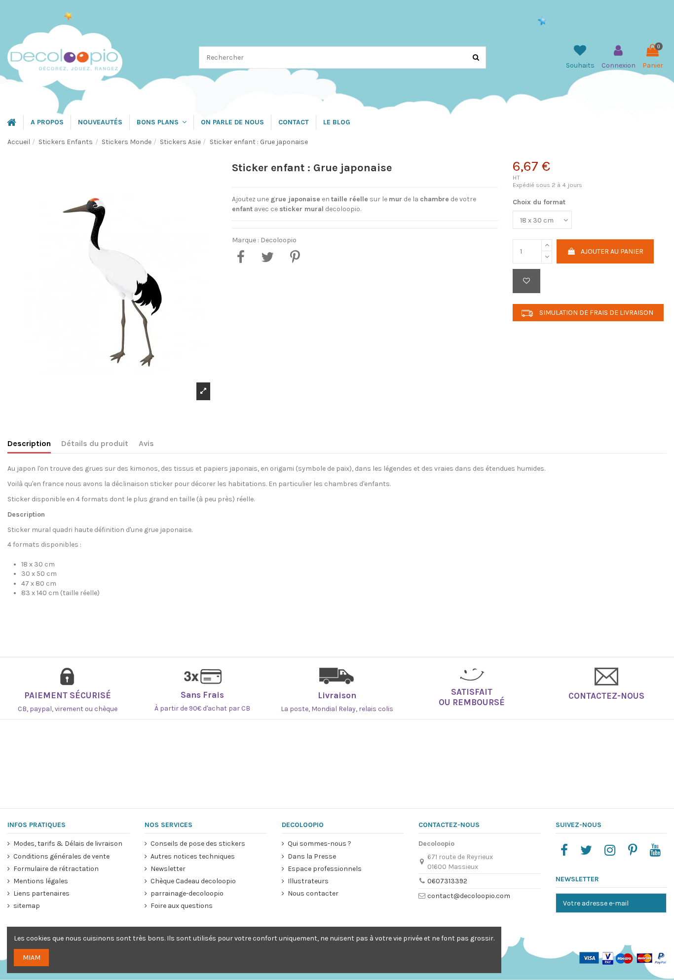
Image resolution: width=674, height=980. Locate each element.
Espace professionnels (325, 869)
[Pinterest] (295, 257)
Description (29, 443)
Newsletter (168, 869)
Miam (31, 957)
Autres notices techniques (192, 856)
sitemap (26, 906)
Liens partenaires (41, 893)
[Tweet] (267, 257)
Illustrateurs (308, 881)
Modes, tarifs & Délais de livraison (67, 843)
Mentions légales (40, 881)
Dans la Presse (312, 856)
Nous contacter (313, 893)
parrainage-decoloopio (187, 893)
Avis (146, 443)
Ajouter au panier (612, 251)
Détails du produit (94, 443)
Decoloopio (279, 240)
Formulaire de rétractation (56, 869)
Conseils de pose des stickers (197, 843)
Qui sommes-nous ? (319, 843)
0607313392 (447, 881)
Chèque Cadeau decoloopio (193, 881)
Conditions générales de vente (61, 856)
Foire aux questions (181, 906)
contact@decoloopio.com (468, 896)
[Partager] (240, 257)
